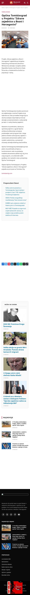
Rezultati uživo (6, 575)
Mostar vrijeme (6, 569)
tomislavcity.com (7, 173)
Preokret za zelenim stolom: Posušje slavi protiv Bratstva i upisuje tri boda (20, 445)
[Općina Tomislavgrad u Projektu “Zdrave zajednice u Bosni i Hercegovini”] (15, 39)
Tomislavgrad (6, 12)
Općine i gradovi (6, 572)
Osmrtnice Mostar (7, 564)
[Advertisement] (15, 92)
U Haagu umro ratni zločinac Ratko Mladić (12, 374)
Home (3, 7)
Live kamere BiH (6, 559)
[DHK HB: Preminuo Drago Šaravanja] (15, 315)
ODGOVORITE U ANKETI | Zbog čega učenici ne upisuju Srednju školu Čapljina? (19, 434)
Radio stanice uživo (7, 567)
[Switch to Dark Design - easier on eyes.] (27, 3)
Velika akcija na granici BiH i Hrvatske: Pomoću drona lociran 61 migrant (15, 349)
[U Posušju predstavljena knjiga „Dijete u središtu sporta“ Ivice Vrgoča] (6, 424)
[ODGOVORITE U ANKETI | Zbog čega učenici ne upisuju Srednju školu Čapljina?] (6, 434)
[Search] (25, 3)
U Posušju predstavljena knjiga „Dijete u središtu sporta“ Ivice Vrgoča (19, 423)
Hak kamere (5, 561)
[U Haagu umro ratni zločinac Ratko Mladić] (15, 364)
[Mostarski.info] (15, 2)
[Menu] (3, 3)
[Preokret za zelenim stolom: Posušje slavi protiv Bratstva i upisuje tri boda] (6, 446)
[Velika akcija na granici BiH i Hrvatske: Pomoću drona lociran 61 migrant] (15, 338)
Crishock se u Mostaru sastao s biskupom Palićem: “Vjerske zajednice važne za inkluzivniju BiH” (14, 399)
